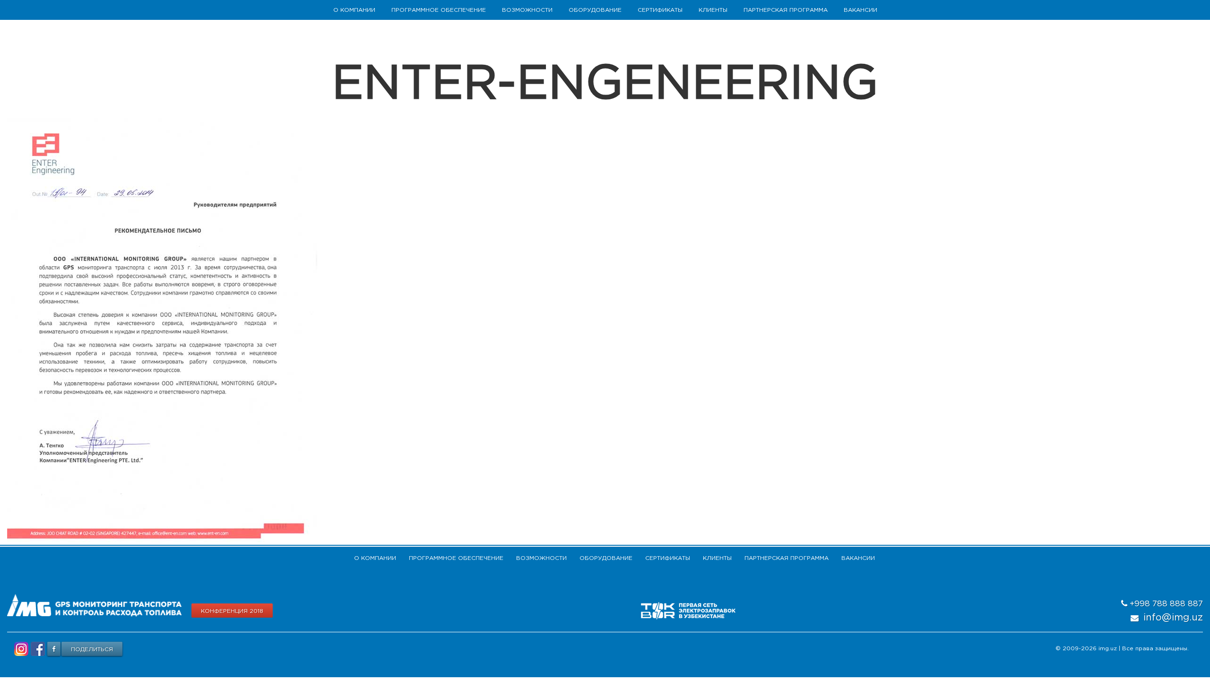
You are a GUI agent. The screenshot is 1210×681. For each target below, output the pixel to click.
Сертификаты (660, 10)
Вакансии (860, 10)
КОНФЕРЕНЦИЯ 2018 (232, 611)
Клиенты (713, 10)
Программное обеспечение (438, 10)
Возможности (527, 10)
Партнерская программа (785, 10)
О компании (354, 10)
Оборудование (595, 10)
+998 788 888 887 (1165, 604)
